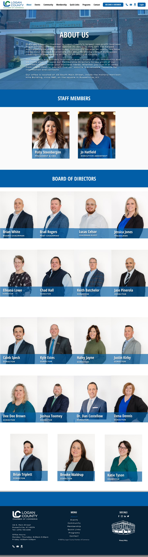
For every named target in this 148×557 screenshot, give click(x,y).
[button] (37, 5)
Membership (74, 526)
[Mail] (131, 4)
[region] (50, 138)
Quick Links (74, 530)
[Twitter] (128, 516)
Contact (74, 536)
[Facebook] (118, 516)
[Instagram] (122, 516)
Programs (74, 533)
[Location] (135, 4)
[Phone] (127, 4)
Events (74, 520)
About (74, 517)
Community (74, 523)
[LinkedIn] (125, 516)
